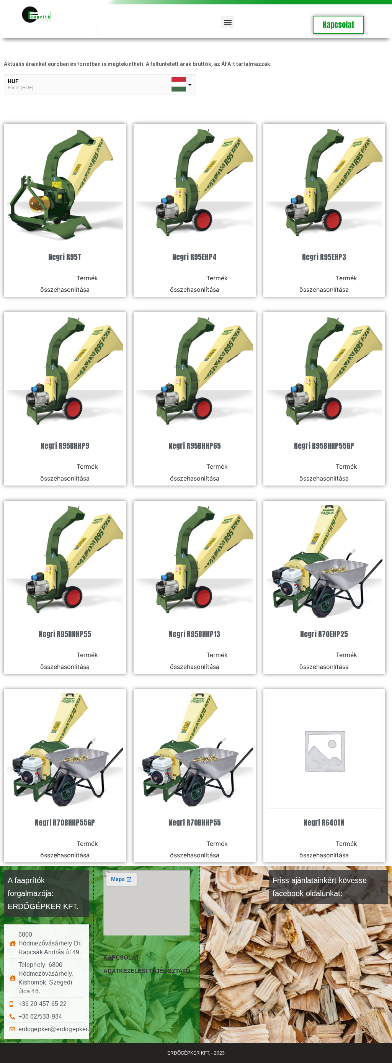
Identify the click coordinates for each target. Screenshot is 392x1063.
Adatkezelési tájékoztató (146, 971)
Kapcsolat (121, 957)
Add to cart (53, 277)
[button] (227, 22)
